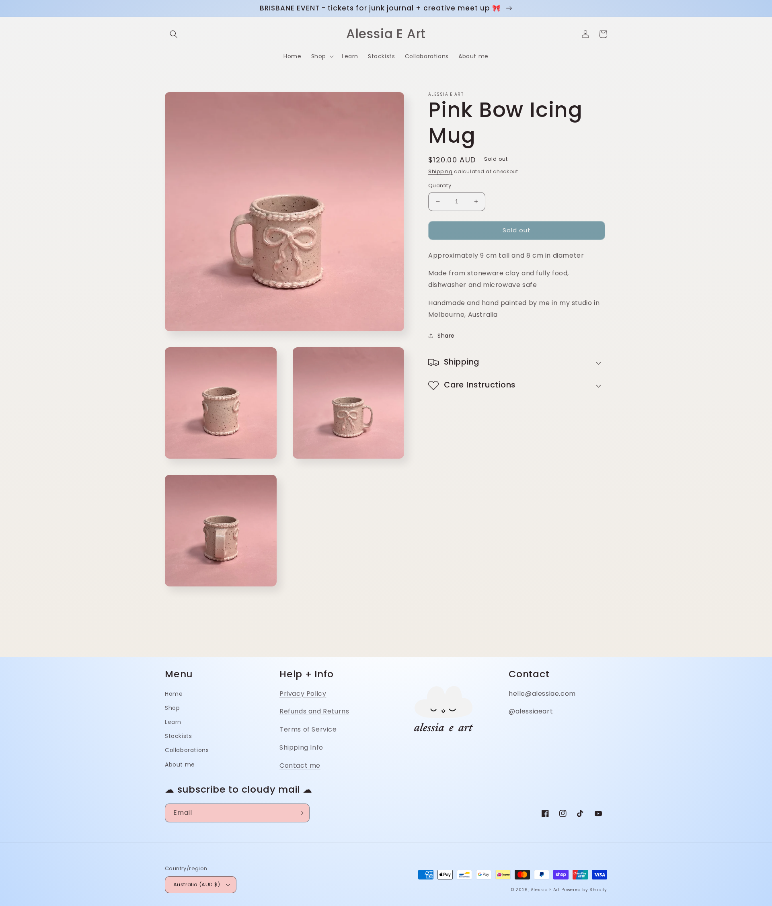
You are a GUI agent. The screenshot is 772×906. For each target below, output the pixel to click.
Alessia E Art (545, 890)
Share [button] (446, 336)
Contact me (299, 765)
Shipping (440, 171)
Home (174, 694)
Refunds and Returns (314, 711)
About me (180, 764)
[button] (174, 34)
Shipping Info (301, 747)
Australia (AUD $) (196, 884)
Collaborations (187, 750)
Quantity (439, 185)
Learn (173, 722)
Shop (172, 708)
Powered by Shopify (584, 890)
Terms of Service (308, 729)
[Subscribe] (300, 813)
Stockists (178, 736)
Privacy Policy (302, 693)
